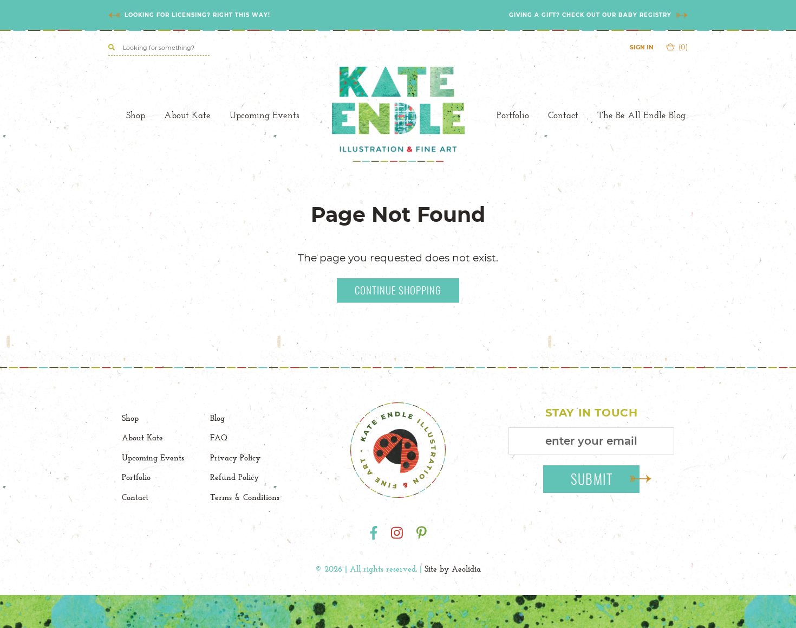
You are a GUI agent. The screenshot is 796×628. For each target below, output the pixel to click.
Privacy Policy (235, 457)
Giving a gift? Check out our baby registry (590, 14)
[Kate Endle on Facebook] (373, 533)
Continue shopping (398, 289)
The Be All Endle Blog (641, 115)
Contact (563, 115)
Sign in (642, 47)
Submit (592, 479)
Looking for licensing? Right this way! (197, 14)
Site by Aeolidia (453, 568)
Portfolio (513, 115)
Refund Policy (234, 477)
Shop (135, 115)
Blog (217, 418)
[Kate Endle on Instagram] (397, 533)
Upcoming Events (264, 115)
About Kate (187, 115)
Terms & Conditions (244, 497)
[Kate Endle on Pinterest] (421, 533)
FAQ (218, 437)
